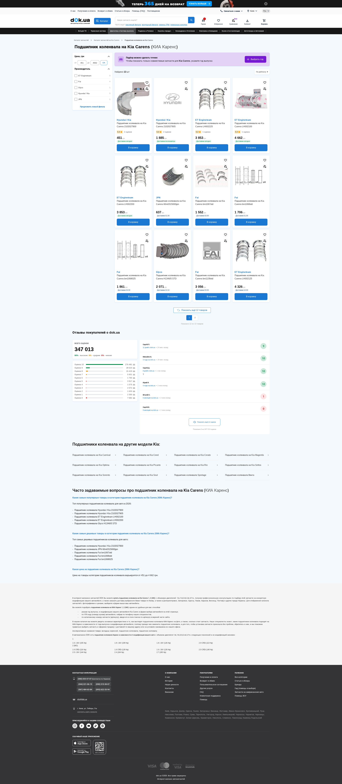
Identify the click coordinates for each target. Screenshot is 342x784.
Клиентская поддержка (210, 696)
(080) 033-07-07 (85, 679)
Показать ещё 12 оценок (206, 422)
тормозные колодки (178, 25)
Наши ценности (172, 684)
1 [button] (189, 318)
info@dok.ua (82, 699)
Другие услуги (206, 688)
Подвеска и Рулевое (145, 31)
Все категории (241, 677)
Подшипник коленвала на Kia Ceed (141, 455)
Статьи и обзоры (122, 11)
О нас (73, 11)
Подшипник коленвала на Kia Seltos (243, 465)
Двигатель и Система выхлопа (122, 31)
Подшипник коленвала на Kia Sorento (91, 475)
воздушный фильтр (150, 25)
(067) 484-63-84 (85, 689)
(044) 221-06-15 (85, 684)
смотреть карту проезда (87, 712)
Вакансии (169, 692)
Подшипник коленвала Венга (239, 475)
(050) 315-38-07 (103, 684)
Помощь (203, 699)
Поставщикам (153, 11)
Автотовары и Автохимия (254, 31)
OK (103, 63)
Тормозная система (98, 31)
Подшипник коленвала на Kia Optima (90, 465)
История (168, 681)
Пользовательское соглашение (213, 684)
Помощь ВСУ (240, 696)
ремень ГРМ (164, 25)
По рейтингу (261, 72)
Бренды (238, 684)
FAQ (202, 692)
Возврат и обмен (105, 11)
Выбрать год (257, 59)
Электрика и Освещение (208, 31)
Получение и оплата (87, 11)
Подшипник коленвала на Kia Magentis (244, 455)
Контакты (169, 688)
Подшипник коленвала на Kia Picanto (142, 465)
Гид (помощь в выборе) (245, 688)
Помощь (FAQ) (138, 11)
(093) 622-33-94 (103, 689)
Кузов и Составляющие (231, 31)
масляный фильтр (133, 25)
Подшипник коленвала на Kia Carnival (91, 455)
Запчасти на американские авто (249, 692)
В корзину (133, 147)
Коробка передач (164, 31)
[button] (102, 21)
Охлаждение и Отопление (185, 31)
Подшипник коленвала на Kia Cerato (192, 455)
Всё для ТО (82, 31)
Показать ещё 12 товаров (194, 310)
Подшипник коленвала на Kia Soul (140, 475)
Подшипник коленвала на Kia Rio (191, 465)
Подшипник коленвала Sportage (190, 475)
